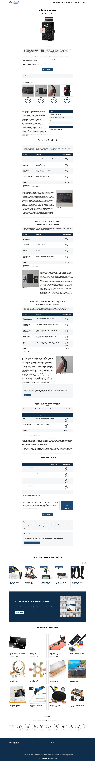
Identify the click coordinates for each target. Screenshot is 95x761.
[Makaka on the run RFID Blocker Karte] (18, 642)
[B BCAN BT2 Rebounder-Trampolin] (46, 572)
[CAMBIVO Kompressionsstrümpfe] (77, 572)
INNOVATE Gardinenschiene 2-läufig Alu (14, 582)
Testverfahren (53, 749)
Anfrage (52, 745)
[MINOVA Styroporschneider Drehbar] (37, 694)
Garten (27, 730)
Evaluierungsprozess (50, 391)
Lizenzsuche (53, 747)
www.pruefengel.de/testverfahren (30, 508)
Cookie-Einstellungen (36, 749)
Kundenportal (72, 749)
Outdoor (71, 730)
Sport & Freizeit (28, 567)
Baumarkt (42, 730)
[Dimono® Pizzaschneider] (57, 669)
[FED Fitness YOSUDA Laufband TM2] (31, 572)
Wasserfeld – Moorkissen (15, 705)
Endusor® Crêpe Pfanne (55, 705)
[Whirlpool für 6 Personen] (77, 669)
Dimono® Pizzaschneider (55, 680)
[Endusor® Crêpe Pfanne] (57, 694)
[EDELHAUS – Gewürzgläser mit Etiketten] (77, 694)
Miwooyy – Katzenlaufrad (15, 680)
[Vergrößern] (32, 86)
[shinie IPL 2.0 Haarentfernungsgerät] (37, 642)
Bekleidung (74, 567)
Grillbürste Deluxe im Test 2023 (77, 653)
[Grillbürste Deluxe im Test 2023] (77, 642)
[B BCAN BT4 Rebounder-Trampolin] (61, 572)
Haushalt (11, 567)
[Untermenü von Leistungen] (59, 2)
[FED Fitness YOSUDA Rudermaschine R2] (57, 642)
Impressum (34, 745)
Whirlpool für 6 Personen (75, 680)
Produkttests (72, 745)
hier (38, 64)
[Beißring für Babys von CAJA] (37, 669)
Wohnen (49, 730)
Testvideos (72, 747)
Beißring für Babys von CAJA (36, 680)
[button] (47, 76)
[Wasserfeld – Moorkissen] (18, 694)
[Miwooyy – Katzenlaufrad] (18, 669)
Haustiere (78, 730)
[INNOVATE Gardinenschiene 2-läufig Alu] (15, 572)
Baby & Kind (34, 730)
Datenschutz (34, 747)
